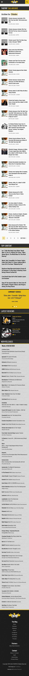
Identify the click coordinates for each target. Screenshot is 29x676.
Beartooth (4, 372)
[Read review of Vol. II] (6, 320)
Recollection (5, 548)
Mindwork (4, 511)
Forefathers (18, 666)
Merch (14, 630)
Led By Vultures (5, 504)
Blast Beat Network (14, 645)
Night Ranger (5, 522)
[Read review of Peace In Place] (6, 333)
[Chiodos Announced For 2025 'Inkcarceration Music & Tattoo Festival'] (4, 194)
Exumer (4, 424)
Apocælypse (5, 365)
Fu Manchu (4, 438)
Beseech (4, 376)
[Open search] (27, 2)
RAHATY (3, 545)
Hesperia (4, 452)
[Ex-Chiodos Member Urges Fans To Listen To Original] (4, 126)
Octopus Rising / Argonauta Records (10, 531)
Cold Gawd (4, 399)
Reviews (14, 626)
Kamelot (4, 479)
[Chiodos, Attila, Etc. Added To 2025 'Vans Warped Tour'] (4, 185)
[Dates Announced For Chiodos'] (4, 227)
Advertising (14, 657)
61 (14, 334)
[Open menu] (2, 2)
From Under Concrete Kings (8, 433)
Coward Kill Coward (6, 410)
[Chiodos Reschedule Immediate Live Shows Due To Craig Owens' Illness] (4, 164)
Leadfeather (5, 499)
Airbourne (4, 362)
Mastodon (4, 508)
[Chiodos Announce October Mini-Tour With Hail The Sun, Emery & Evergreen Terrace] (4, 31)
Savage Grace (5, 555)
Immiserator (5, 467)
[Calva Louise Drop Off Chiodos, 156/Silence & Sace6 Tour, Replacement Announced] (4, 52)
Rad (3, 541)
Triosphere (4, 586)
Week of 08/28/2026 (8, 346)
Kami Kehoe (5, 483)
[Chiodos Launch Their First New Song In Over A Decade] (4, 42)
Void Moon (4, 605)
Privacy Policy (14, 659)
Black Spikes (5, 390)
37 (14, 323)
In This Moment (5, 472)
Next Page (23, 238)
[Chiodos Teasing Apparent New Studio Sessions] (4, 72)
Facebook (14, 634)
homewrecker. (5, 460)
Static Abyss (5, 578)
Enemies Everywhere (7, 420)
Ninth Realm (5, 525)
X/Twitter (14, 636)
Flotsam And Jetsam (7, 427)
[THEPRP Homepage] (14, 1)
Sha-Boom (4, 564)
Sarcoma (4, 552)
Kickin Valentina (6, 486)
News (14, 624)
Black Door (4, 385)
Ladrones (4, 495)
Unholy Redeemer (6, 596)
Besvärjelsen (5, 379)
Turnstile (4, 591)
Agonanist (4, 357)
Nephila (3, 518)
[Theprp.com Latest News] (14, 615)
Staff (14, 655)
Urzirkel (4, 601)
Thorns (3, 582)
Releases (14, 628)
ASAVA (3, 369)
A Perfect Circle (5, 349)
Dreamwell (4, 415)
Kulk (3, 492)
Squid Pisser (5, 570)
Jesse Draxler (5, 476)
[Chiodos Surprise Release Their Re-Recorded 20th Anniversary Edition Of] (4, 141)
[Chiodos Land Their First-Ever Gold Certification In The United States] (4, 63)
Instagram (14, 632)
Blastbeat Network (17, 669)
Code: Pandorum (6, 394)
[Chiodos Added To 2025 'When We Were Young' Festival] (4, 93)
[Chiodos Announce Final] (4, 113)
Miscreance (4, 515)
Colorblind (4, 403)
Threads (14, 638)
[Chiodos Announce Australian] (4, 20)
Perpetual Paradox (6, 536)
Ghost (3, 443)
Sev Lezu (4, 561)
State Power (5, 575)
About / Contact (14, 653)
